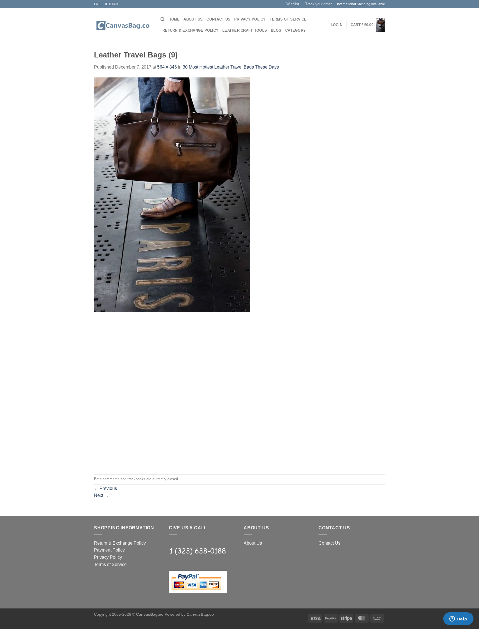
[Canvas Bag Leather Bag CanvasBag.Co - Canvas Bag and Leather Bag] (123, 25)
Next (101, 495)
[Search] (162, 19)
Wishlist (292, 4)
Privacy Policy (250, 19)
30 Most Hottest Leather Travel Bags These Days (231, 67)
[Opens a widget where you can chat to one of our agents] (458, 619)
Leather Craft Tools (244, 30)
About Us (193, 19)
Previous (105, 488)
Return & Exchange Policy (190, 30)
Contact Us (218, 19)
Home (174, 19)
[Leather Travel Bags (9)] (172, 194)
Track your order (318, 4)
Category (295, 30)
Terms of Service (288, 19)
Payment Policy (109, 550)
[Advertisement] (239, 351)
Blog (276, 30)
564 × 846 (167, 67)
